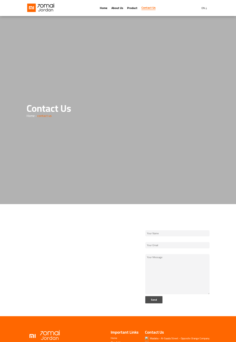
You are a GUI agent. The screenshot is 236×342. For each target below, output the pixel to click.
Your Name (151, 227)
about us (117, 8)
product (132, 8)
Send (154, 299)
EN (203, 8)
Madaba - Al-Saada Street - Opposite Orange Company (180, 338)
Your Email (151, 239)
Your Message (153, 251)
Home (103, 8)
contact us (148, 7)
